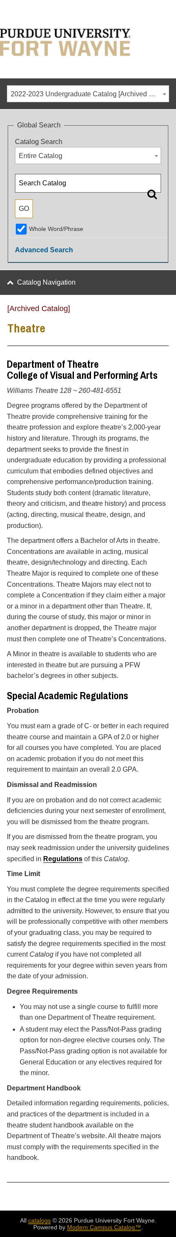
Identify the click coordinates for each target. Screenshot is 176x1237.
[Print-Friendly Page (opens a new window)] (152, 311)
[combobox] (88, 93)
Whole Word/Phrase (56, 228)
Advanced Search (44, 250)
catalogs (39, 1220)
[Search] (152, 193)
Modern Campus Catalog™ (104, 1227)
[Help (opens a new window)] (163, 311)
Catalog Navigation (46, 282)
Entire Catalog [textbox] (40, 155)
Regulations (62, 858)
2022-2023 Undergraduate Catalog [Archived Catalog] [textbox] (90, 94)
